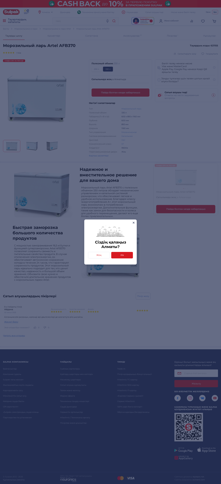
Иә (122, 255)
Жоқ (98, 255)
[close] (133, 222)
